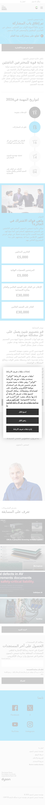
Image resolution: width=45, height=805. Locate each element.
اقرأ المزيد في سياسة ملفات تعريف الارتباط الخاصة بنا (22, 402)
